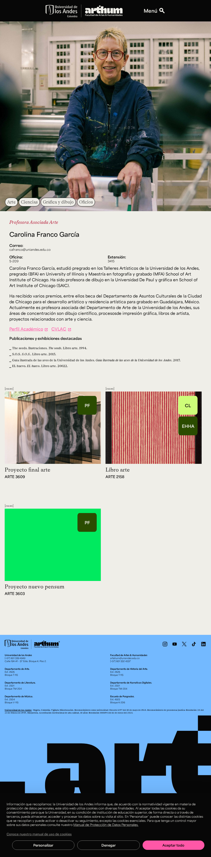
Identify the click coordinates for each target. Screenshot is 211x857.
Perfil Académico (26, 328)
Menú (150, 11)
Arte (11, 202)
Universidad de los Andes (18, 710)
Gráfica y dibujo (58, 202)
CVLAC (58, 328)
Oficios (86, 202)
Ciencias (29, 202)
